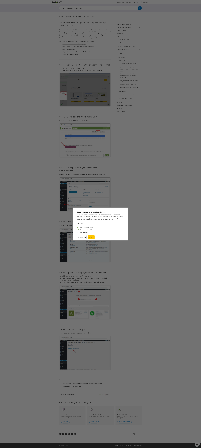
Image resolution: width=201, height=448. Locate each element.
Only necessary (81, 237)
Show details (80, 223)
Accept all (91, 237)
